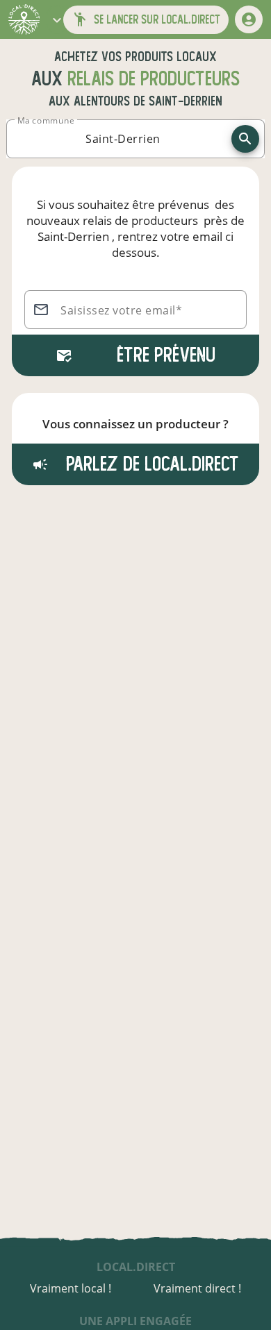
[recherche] (245, 139)
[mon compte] (249, 19)
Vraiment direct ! (197, 1288)
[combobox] (123, 139)
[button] (57, 19)
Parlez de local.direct (150, 464)
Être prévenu (166, 355)
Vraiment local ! (70, 1288)
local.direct (136, 1266)
